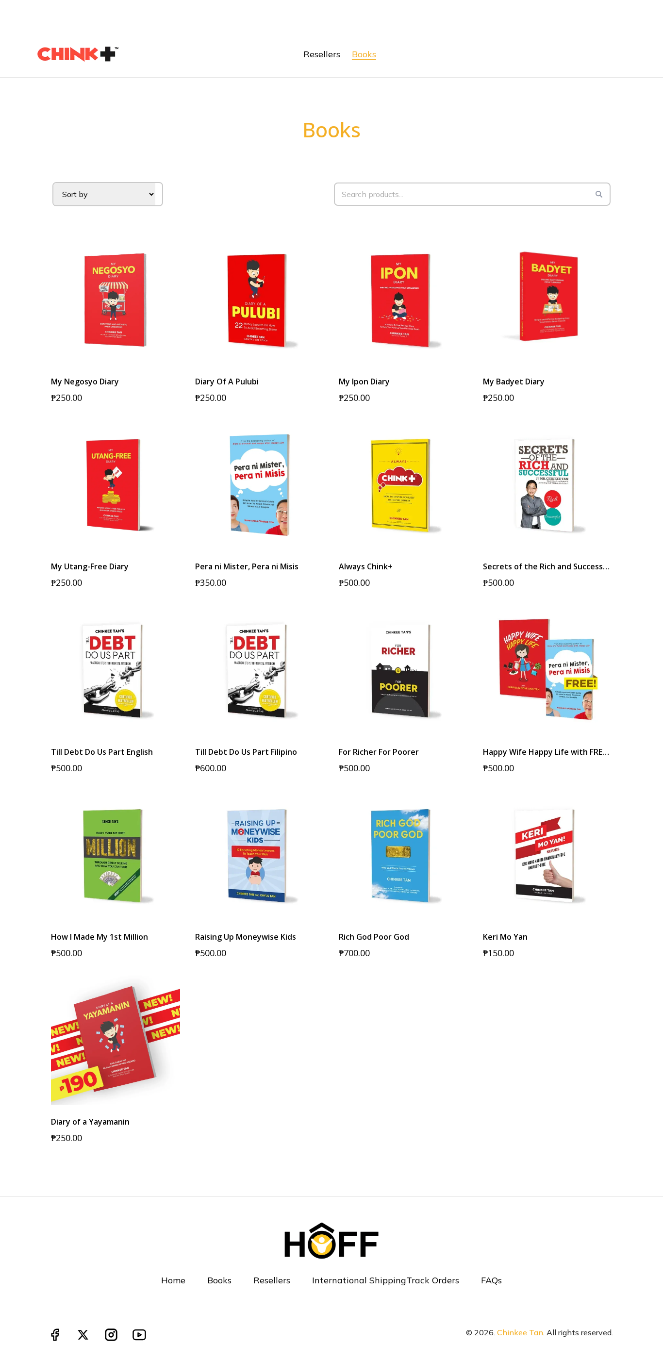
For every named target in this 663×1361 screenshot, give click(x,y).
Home (173, 1280)
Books (219, 1280)
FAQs (491, 1280)
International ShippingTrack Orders (385, 1280)
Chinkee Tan (520, 1332)
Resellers (271, 1280)
